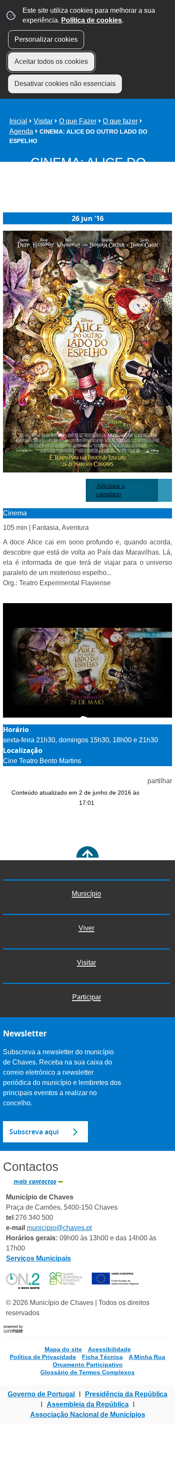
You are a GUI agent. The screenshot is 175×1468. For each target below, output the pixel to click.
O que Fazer (77, 121)
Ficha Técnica (102, 1357)
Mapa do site (63, 1349)
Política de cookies (91, 20)
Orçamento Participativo (88, 1364)
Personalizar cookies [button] (46, 39)
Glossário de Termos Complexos (87, 1372)
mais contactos (35, 1181)
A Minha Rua (147, 1357)
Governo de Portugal (41, 1394)
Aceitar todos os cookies (51, 61)
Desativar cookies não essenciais (65, 83)
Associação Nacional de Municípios (87, 1414)
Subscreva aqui (34, 1131)
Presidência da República (126, 1394)
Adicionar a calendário (110, 490)
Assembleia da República (88, 1404)
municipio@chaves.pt (59, 1227)
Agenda (21, 131)
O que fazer (120, 121)
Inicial (18, 121)
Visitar (43, 121)
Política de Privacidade (43, 1357)
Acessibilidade (109, 1349)
